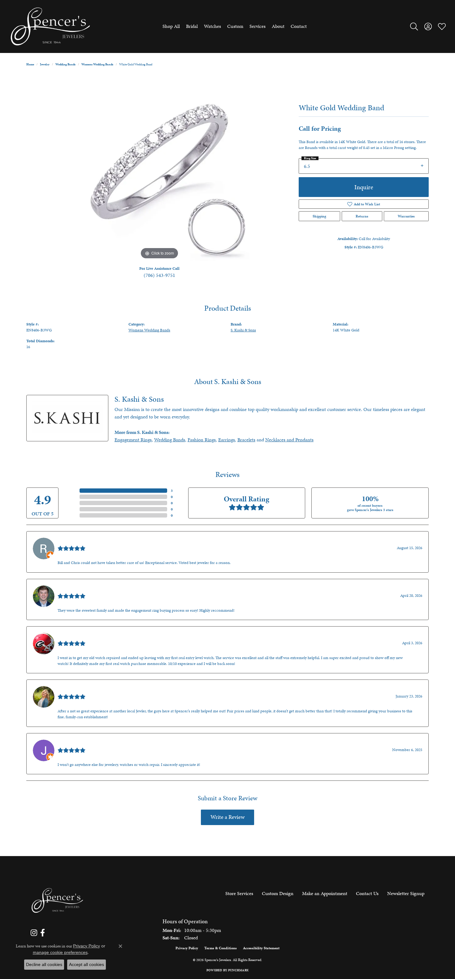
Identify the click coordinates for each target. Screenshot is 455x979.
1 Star (72, 515)
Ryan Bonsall (71, 541)
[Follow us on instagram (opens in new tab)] (34, 933)
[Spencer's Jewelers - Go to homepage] (57, 900)
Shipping (319, 216)
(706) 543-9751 (159, 275)
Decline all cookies (44, 964)
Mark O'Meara (72, 636)
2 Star (72, 509)
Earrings (226, 439)
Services (257, 26)
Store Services (239, 893)
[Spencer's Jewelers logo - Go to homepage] (50, 26)
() (172, 490)
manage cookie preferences (60, 952)
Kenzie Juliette (72, 689)
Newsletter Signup (405, 893)
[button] (414, 26)
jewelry (45, 64)
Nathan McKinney (76, 588)
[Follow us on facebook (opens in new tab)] (42, 933)
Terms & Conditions (220, 948)
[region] (159, 168)
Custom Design (277, 893)
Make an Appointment (324, 893)
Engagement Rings (133, 439)
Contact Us (367, 893)
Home (30, 64)
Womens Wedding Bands (97, 64)
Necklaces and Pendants (289, 439)
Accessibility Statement (261, 948)
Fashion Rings (202, 439)
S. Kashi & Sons (243, 330)
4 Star (72, 496)
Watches (212, 26)
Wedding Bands (65, 64)
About (278, 26)
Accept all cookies (86, 964)
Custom (235, 26)
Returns (362, 216)
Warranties (406, 216)
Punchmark (238, 970)
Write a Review (227, 817)
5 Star (72, 490)
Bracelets (246, 439)
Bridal (192, 26)
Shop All (171, 26)
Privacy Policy (187, 948)
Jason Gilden (71, 743)
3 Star (72, 502)
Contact (299, 26)
